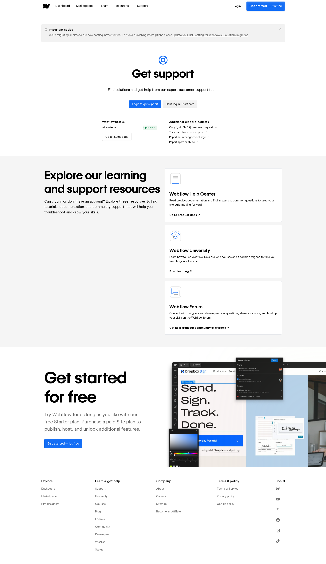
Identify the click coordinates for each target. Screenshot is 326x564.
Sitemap (161, 503)
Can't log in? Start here (180, 104)
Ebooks (100, 519)
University (101, 496)
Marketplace (49, 496)
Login (237, 6)
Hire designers (50, 503)
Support (142, 6)
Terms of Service (227, 488)
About (160, 488)
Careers (161, 496)
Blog (98, 511)
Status (99, 549)
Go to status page (116, 136)
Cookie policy (225, 503)
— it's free (265, 6)
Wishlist (100, 541)
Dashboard (62, 6)
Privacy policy (226, 496)
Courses (100, 503)
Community (102, 526)
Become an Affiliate (168, 511)
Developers (102, 534)
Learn (104, 6)
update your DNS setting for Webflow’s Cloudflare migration (210, 35)
